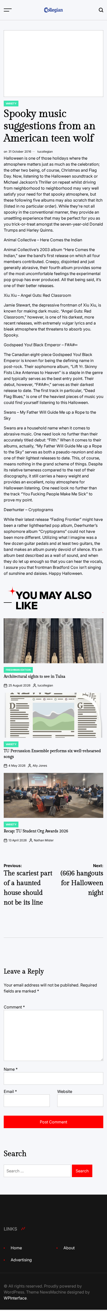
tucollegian (45, 151)
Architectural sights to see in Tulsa (34, 676)
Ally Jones (40, 765)
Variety (11, 103)
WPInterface (15, 1298)
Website (64, 1091)
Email (10, 1091)
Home (16, 1247)
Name (11, 1069)
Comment (14, 1006)
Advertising (21, 1259)
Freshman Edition (18, 669)
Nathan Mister (44, 840)
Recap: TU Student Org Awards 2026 (36, 831)
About (69, 1247)
